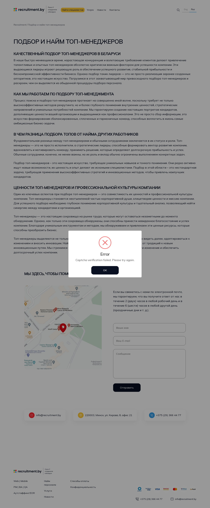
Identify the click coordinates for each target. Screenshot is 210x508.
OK (105, 270)
